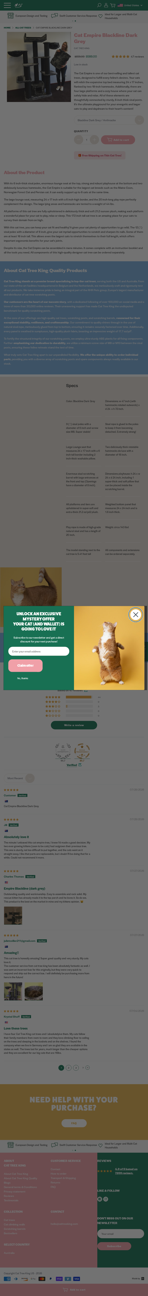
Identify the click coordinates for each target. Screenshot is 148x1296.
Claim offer (25, 665)
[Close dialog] (136, 614)
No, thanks (22, 678)
